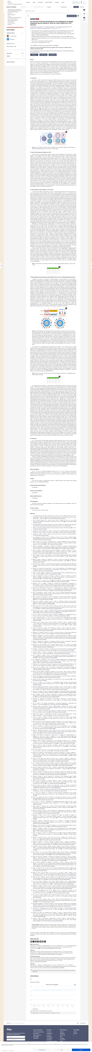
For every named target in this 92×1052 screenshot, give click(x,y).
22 (60, 156)
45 (49, 217)
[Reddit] (43, 941)
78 (62, 364)
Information (40, 2)
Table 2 (31, 369)
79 (61, 366)
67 (51, 292)
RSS (78, 1023)
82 (51, 370)
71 (66, 305)
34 (61, 176)
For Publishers (49, 1038)
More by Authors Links (11, 46)
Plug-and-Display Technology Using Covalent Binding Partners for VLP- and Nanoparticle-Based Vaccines (15, 10)
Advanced (82, 7)
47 (45, 225)
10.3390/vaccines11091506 (30, 10)
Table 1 (37, 249)
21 (61, 174)
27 (63, 174)
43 (59, 213)
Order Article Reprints (71, 16)
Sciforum (62, 1031)
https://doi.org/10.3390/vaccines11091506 (49, 45)
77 (53, 361)
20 (57, 156)
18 (47, 126)
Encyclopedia (62, 1039)
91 (33, 416)
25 (44, 162)
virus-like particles (46, 74)
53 (57, 255)
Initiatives (57, 2)
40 (50, 186)
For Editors (49, 1035)
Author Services (49, 2)
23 (34, 159)
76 (52, 361)
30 (56, 176)
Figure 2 (72, 288)
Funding (9, 16)
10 (35, 108)
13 (32, 120)
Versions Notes (53, 54)
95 (65, 465)
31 (57, 176)
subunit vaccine (38, 74)
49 (68, 233)
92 (42, 444)
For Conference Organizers (52, 1041)
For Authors (49, 1031)
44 (60, 213)
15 (65, 122)
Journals (28, 2)
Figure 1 (43, 92)
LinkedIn (75, 1031)
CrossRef (63, 518)
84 (47, 405)
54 (35, 261)
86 (50, 405)
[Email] (31, 941)
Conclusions (10, 13)
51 (38, 253)
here (36, 971)
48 (46, 225)
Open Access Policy (37, 1035)
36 (63, 176)
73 (33, 354)
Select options (10, 1037)
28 (54, 176)
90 (32, 416)
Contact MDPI (36, 1036)
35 (62, 176)
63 (74, 283)
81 (50, 370)
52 (40, 253)
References (10, 24)
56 (38, 261)
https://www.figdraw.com (41, 148)
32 (59, 176)
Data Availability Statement (12, 20)
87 (51, 405)
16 (45, 126)
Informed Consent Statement (13, 18)
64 (75, 283)
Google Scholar (57, 518)
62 (48, 281)
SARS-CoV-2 (58, 74)
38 (63, 182)
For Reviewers (49, 1033)
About (63, 2)
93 (71, 448)
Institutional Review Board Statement (14, 17)
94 (64, 465)
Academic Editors (11, 33)
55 (37, 261)
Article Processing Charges (38, 1031)
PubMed (35, 566)
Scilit (61, 1036)
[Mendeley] (45, 941)
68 (61, 293)
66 (75, 288)
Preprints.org (62, 1035)
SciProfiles (62, 1038)
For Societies (49, 1039)
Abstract (9, 1)
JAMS (61, 1041)
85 (48, 405)
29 (55, 176)
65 (73, 285)
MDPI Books (62, 1033)
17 (46, 126)
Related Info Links (10, 43)
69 (62, 299)
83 (46, 405)
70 (34, 301)
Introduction (10, 2)
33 (60, 176)
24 (36, 159)
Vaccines (8, 1023)
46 (43, 225)
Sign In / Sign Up (76, 2)
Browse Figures (43, 54)
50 (59, 242)
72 (68, 348)
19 (48, 126)
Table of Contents (11, 62)
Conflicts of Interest (11, 23)
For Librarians (49, 1036)
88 (52, 405)
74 (49, 361)
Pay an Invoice (36, 1033)
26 (63, 167)
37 (62, 182)
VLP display (52, 74)
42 (39, 202)
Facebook (75, 1033)
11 (64, 113)
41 (38, 202)
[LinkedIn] (36, 941)
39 (65, 182)
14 (33, 120)
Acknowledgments (11, 21)
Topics (34, 2)
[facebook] (38, 941)
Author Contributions (11, 14)
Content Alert (82, 1023)
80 (49, 370)
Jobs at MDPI (35, 1038)
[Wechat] (41, 941)
